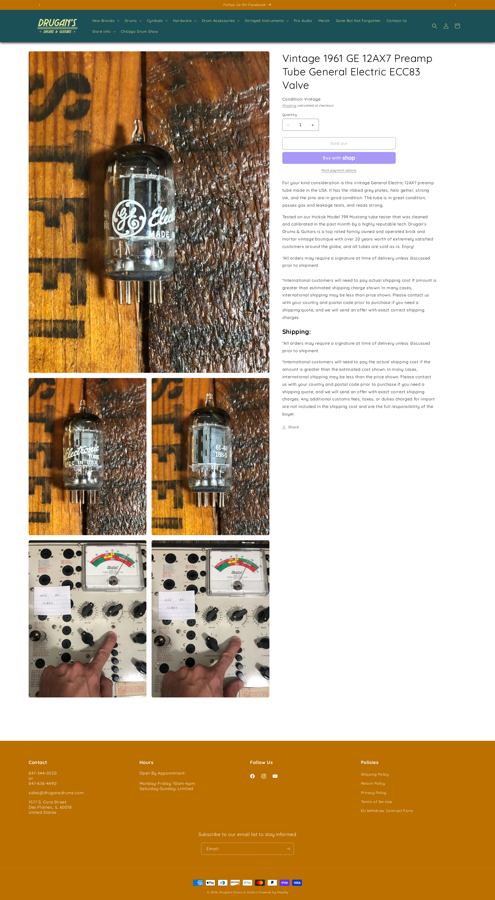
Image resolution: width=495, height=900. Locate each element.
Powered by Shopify (273, 892)
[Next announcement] (455, 5)
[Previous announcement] (39, 5)
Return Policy (373, 783)
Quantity (289, 115)
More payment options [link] (339, 170)
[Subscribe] (288, 849)
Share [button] (293, 427)
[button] (105, 20)
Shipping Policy (375, 774)
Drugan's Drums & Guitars (238, 892)
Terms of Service (376, 801)
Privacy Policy (373, 792)
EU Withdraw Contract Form (387, 810)
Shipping (289, 106)
